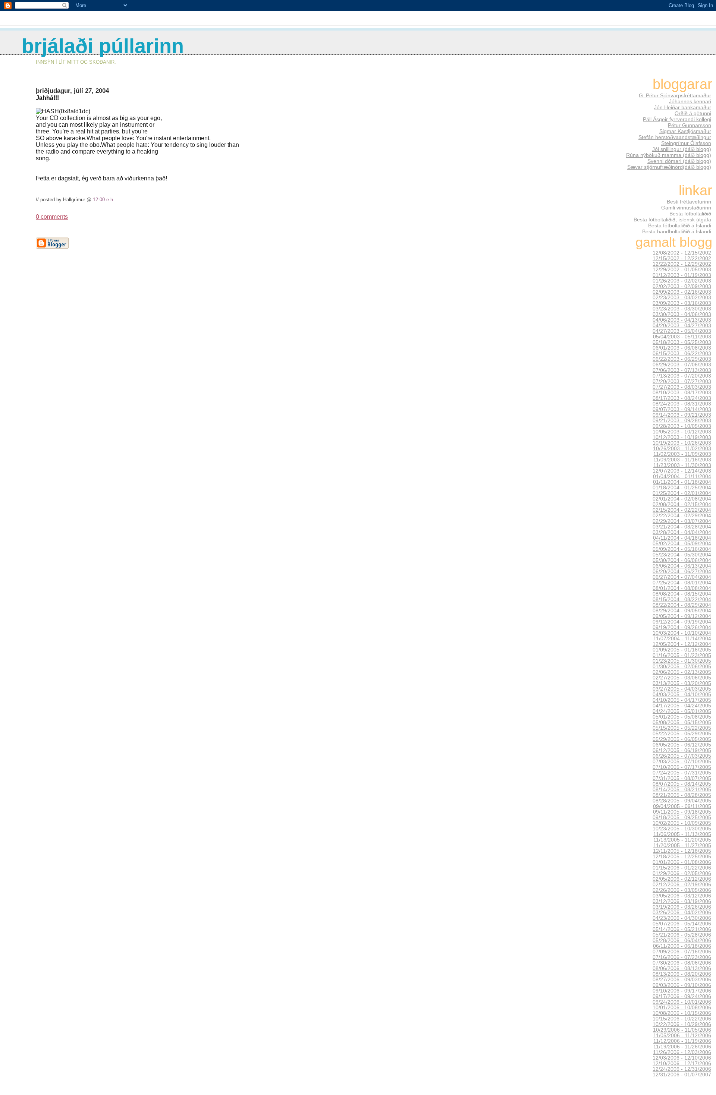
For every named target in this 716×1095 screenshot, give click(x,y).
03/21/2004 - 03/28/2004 (682, 527)
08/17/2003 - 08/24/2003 (682, 398)
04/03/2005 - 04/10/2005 (682, 694)
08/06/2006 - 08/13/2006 (682, 968)
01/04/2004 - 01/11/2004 (682, 476)
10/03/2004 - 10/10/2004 (682, 633)
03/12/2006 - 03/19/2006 (682, 901)
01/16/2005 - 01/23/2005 (682, 655)
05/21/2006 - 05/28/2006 (682, 935)
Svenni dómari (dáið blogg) (679, 161)
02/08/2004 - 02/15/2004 (682, 504)
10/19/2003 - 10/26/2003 (682, 443)
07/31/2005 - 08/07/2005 (682, 778)
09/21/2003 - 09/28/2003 (682, 420)
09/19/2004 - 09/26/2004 (682, 627)
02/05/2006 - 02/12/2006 (682, 879)
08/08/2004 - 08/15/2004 (682, 594)
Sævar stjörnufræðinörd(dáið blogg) (669, 167)
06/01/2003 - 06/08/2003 (682, 348)
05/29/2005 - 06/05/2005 (682, 739)
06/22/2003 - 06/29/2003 (682, 359)
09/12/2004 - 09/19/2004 (682, 622)
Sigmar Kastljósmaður (685, 131)
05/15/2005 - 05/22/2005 (682, 728)
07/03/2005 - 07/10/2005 (682, 761)
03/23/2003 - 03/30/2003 (682, 309)
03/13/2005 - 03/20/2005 (682, 683)
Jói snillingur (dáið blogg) (681, 149)
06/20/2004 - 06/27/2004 (682, 571)
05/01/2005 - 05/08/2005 (682, 717)
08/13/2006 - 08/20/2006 (682, 974)
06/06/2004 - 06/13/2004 (682, 566)
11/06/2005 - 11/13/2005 (682, 834)
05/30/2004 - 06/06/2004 (682, 560)
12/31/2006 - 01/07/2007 (682, 1074)
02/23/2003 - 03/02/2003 (682, 297)
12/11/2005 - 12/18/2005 (682, 851)
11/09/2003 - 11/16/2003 (682, 460)
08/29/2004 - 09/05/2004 (682, 610)
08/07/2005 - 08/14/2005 (682, 784)
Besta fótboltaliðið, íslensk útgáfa (672, 220)
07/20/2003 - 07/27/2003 (682, 381)
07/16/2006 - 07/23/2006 (682, 957)
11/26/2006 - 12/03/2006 (682, 1052)
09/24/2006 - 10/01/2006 (682, 1002)
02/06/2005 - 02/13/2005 (682, 672)
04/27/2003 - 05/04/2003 (682, 331)
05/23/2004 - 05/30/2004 (682, 555)
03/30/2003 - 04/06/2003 (682, 314)
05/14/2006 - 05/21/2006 (682, 929)
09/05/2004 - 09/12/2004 (682, 616)
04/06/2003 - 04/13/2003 (682, 320)
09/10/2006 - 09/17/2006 (682, 991)
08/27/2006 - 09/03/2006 (682, 979)
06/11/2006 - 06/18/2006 (682, 946)
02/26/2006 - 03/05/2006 (682, 890)
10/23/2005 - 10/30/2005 (682, 828)
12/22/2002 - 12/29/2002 (682, 264)
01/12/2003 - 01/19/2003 (682, 275)
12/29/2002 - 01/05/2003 (682, 269)
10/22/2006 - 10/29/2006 (682, 1024)
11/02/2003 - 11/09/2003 (682, 454)
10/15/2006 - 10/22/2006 (682, 1019)
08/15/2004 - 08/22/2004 (682, 599)
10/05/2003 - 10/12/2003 (682, 432)
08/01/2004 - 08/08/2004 (682, 588)
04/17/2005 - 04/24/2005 (682, 706)
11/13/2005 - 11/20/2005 (682, 840)
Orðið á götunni (693, 113)
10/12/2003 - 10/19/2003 (682, 437)
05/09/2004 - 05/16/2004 (682, 549)
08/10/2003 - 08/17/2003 (682, 392)
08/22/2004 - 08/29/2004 (682, 605)
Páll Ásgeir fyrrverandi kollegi (677, 119)
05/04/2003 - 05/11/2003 (682, 337)
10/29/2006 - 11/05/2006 (682, 1030)
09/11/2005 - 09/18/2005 (682, 812)
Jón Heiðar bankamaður (682, 107)
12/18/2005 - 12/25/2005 (682, 856)
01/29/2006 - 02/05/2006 (682, 873)
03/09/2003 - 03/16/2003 (682, 303)
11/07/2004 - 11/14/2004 (682, 638)
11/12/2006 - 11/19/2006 (682, 1041)
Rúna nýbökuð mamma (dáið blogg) (668, 155)
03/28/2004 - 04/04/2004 (682, 532)
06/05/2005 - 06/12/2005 (682, 745)
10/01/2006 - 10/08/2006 (682, 1007)
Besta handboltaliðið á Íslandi (676, 231)
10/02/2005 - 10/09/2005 (682, 823)
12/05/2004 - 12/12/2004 (682, 644)
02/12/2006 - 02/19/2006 (682, 884)
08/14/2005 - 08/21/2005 (682, 789)
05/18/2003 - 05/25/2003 (682, 342)
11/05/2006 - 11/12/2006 (682, 1035)
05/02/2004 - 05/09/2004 (682, 543)
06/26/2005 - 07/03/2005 (682, 756)
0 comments (52, 217)
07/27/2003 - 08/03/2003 (682, 387)
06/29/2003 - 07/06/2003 (682, 364)
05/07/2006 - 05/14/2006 (682, 924)
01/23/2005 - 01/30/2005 (682, 661)
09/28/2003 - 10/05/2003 (682, 426)
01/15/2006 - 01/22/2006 (682, 868)
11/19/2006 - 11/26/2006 (682, 1047)
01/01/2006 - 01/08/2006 (682, 862)
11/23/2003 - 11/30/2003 (682, 465)
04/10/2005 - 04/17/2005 (682, 700)
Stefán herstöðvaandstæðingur (674, 137)
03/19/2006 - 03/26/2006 (682, 907)
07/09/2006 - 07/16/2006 (682, 951)
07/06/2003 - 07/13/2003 (682, 370)
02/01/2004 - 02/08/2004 (682, 499)
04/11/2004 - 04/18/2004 (682, 538)
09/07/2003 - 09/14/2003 (682, 409)
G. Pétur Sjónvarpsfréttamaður (675, 95)
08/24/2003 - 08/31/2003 (682, 404)
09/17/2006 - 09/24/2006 (682, 996)
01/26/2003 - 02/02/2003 (682, 281)
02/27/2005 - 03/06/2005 (682, 678)
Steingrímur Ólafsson (686, 143)
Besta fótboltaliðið (690, 214)
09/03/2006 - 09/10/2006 (682, 985)
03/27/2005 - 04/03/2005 (682, 689)
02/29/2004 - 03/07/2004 (682, 521)
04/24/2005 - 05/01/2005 (682, 711)
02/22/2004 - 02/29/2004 (682, 515)
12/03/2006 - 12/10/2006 (682, 1058)
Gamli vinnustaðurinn (686, 208)
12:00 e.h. (103, 199)
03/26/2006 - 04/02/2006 (682, 912)
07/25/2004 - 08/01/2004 (682, 583)
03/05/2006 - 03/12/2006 (682, 896)
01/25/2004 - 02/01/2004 (682, 493)
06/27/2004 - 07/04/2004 (682, 577)
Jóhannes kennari (690, 101)
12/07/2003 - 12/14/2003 (682, 471)
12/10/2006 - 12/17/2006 (682, 1063)
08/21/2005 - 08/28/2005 (682, 795)
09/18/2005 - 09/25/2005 (682, 817)
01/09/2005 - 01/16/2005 (682, 650)
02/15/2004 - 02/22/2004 (682, 510)
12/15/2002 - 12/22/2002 (682, 258)
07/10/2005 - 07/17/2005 (682, 767)
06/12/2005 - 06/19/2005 (682, 750)
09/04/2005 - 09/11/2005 (682, 806)
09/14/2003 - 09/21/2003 (682, 415)
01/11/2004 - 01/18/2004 (682, 482)
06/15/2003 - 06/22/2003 (682, 353)
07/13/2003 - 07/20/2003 (682, 376)
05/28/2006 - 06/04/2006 (682, 940)
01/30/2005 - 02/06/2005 (682, 666)
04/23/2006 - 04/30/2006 (682, 918)
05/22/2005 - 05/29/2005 (682, 733)
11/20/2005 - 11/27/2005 (682, 845)
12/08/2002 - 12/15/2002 (682, 253)
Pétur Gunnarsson (689, 125)
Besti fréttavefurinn (689, 202)
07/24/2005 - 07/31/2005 (682, 773)
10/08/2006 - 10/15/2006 (682, 1013)
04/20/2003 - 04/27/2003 (682, 325)
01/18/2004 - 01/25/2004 (682, 487)
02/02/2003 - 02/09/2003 (682, 286)
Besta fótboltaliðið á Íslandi (679, 225)
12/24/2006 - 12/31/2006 (682, 1069)
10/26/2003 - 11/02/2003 (682, 448)
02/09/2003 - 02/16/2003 (682, 292)
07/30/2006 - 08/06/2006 (682, 963)
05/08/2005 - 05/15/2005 (682, 722)
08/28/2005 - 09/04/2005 (682, 801)
